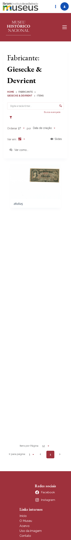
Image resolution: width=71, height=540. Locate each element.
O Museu (26, 521)
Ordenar (12, 128)
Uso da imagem (31, 531)
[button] (40, 454)
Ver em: (12, 139)
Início (23, 516)
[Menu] (64, 27)
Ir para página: (17, 453)
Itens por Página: (29, 445)
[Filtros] (11, 117)
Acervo (25, 526)
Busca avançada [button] (52, 112)
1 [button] (50, 454)
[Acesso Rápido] (55, 6)
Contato (25, 536)
